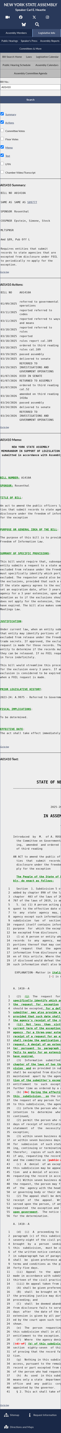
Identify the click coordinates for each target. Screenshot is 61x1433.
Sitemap (14, 1414)
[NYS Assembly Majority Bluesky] (23, 25)
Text (7, 155)
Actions (9, 122)
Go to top (4, 272)
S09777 (32, 202)
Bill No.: (4, 81)
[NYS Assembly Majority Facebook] (21, 18)
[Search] (37, 25)
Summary (10, 114)
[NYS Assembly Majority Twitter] (34, 18)
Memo (9, 147)
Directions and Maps (21, 1426)
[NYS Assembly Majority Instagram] (47, 18)
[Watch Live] (7, 18)
